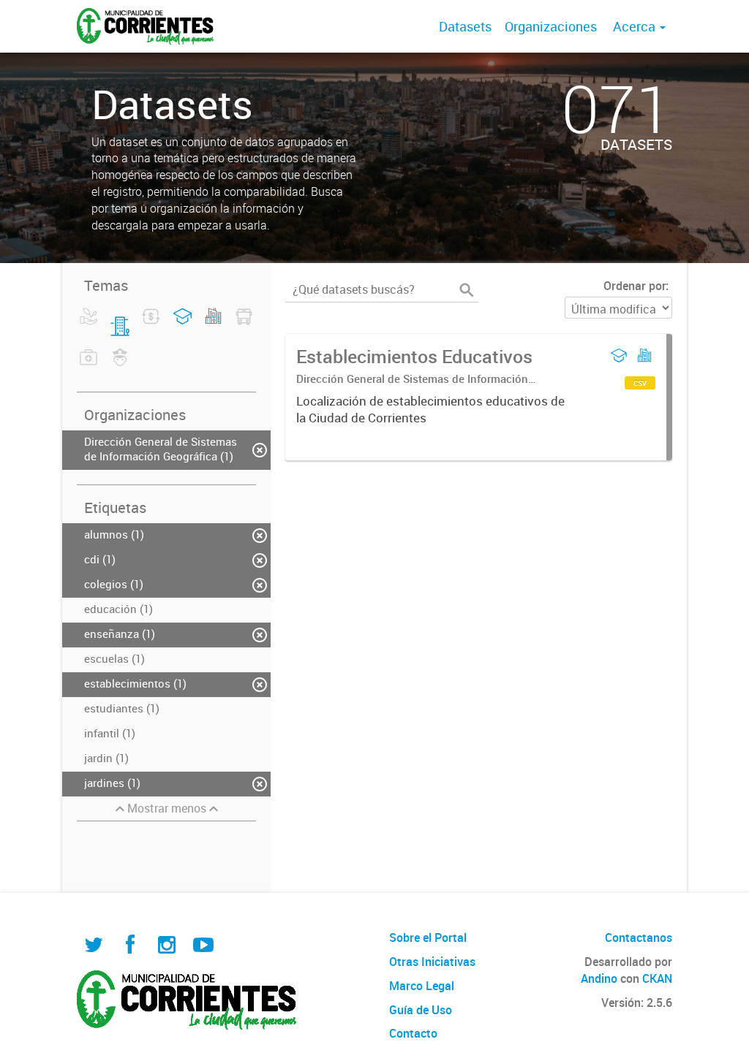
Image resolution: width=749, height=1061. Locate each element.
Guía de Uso (420, 1010)
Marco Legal (421, 986)
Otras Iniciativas (432, 962)
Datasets (465, 26)
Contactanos (638, 937)
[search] (466, 290)
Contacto (413, 1033)
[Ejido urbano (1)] (213, 325)
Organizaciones (551, 26)
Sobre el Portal (428, 937)
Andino (599, 978)
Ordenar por (634, 285)
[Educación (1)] (182, 325)
